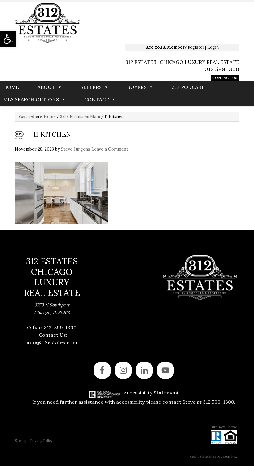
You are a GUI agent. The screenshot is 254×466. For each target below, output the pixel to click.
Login (213, 47)
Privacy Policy (41, 440)
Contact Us (224, 77)
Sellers (91, 87)
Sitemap (21, 440)
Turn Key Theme (223, 427)
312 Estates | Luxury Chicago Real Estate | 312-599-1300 (103, 23)
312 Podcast (188, 87)
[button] (8, 39)
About (46, 87)
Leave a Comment (109, 149)
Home (11, 87)
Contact (96, 99)
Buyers (137, 87)
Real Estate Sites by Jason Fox (213, 456)
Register (196, 47)
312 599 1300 (222, 69)
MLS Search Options (31, 99)
